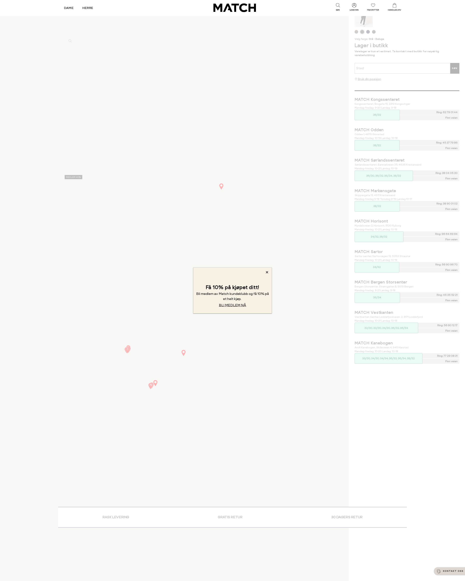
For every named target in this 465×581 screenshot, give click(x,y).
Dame (69, 8)
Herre (87, 8)
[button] (338, 8)
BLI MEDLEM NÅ (232, 305)
